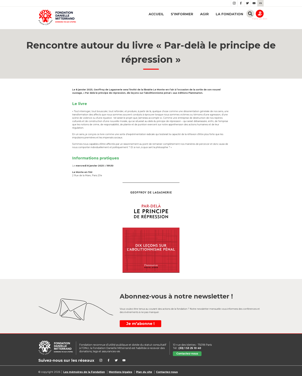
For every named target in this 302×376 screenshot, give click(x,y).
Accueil (156, 14)
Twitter (247, 3)
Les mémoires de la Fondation (84, 371)
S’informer (182, 14)
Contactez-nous (187, 353)
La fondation (229, 14)
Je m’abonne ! (140, 323)
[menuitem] (260, 3)
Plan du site (144, 371)
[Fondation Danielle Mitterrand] (57, 18)
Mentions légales (120, 371)
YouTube (254, 3)
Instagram (234, 3)
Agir (204, 14)
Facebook (241, 3)
